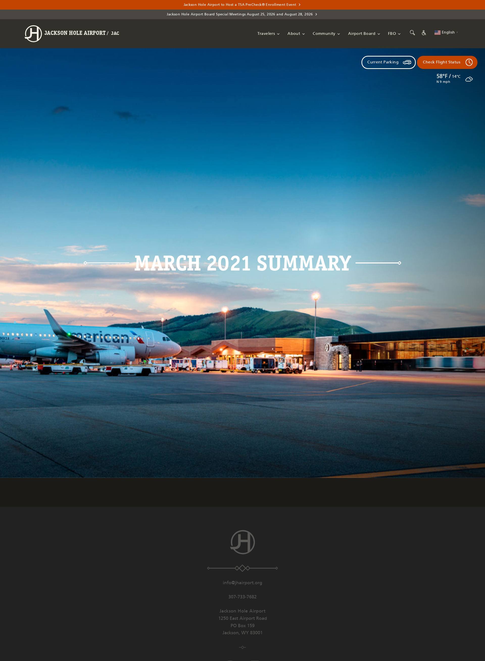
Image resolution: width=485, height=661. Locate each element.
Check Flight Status (441, 62)
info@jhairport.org (242, 582)
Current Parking (383, 62)
